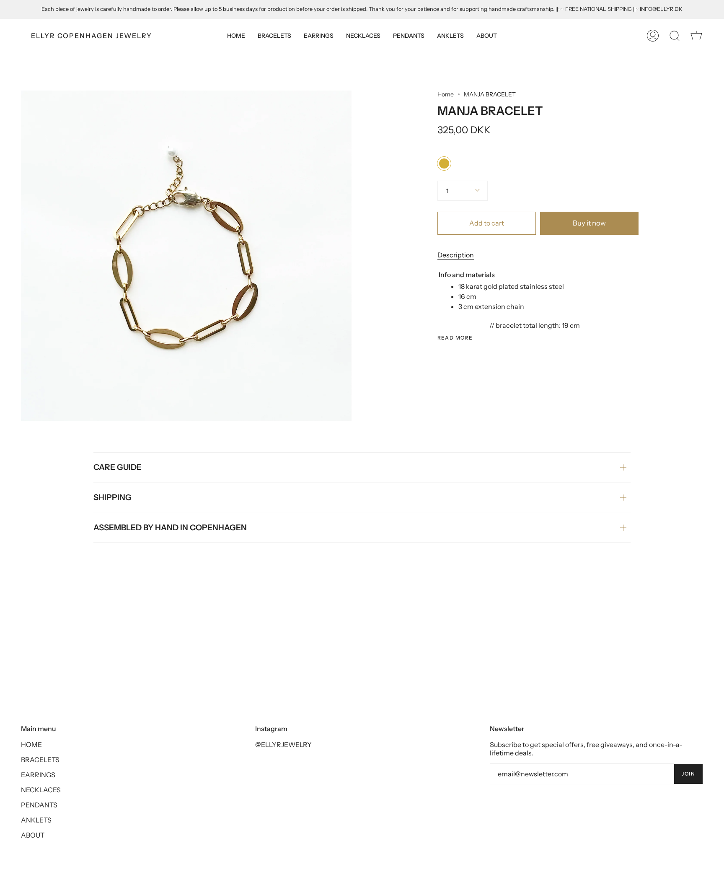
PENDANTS (39, 805)
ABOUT (32, 835)
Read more (455, 337)
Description (455, 255)
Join (688, 773)
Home (445, 94)
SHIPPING (112, 497)
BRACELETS (40, 759)
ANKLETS (36, 820)
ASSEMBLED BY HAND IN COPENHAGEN (170, 527)
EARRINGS (38, 774)
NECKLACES (41, 790)
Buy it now (589, 223)
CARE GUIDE (117, 467)
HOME (31, 744)
